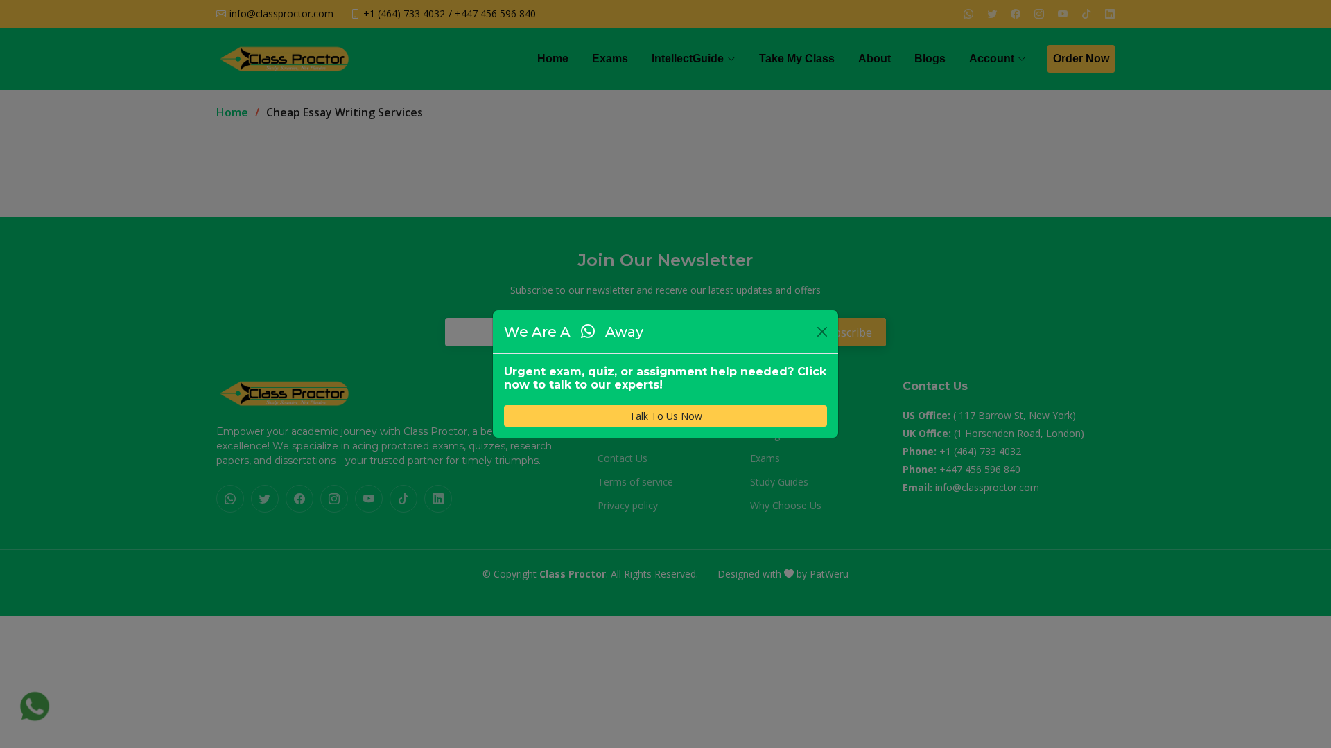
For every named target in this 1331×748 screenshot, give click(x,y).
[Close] (822, 331)
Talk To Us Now (665, 415)
